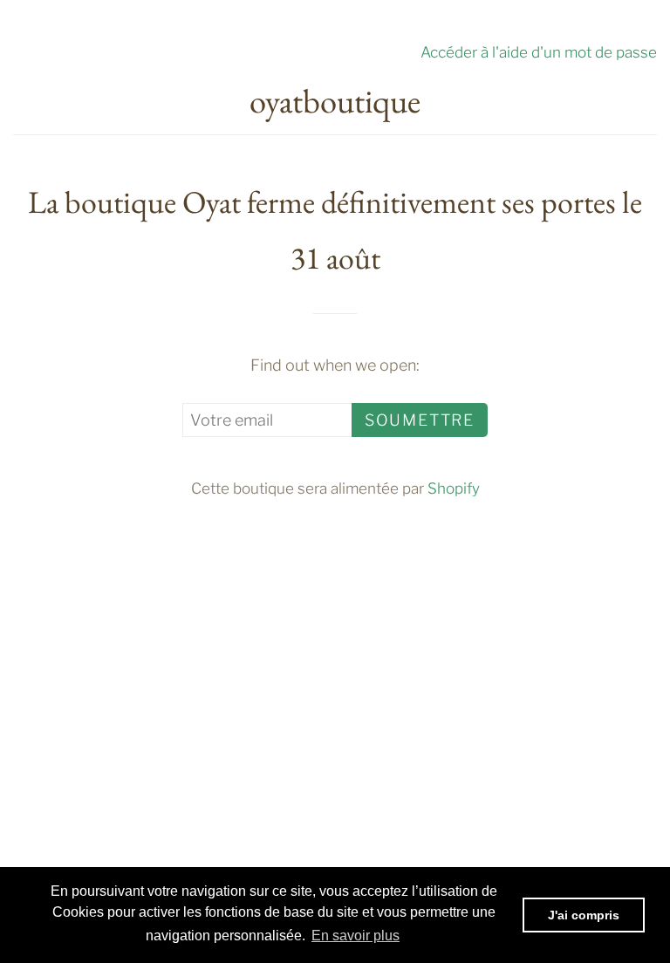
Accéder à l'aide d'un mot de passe (538, 52)
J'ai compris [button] (583, 915)
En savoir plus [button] (355, 935)
